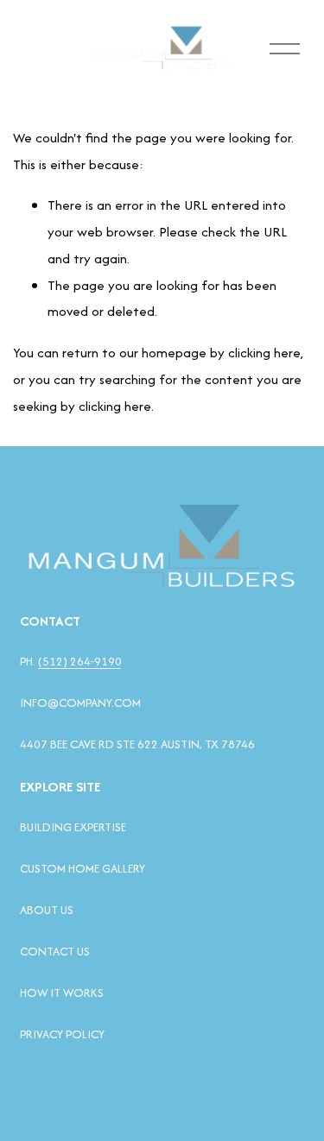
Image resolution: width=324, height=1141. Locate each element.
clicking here (264, 352)
